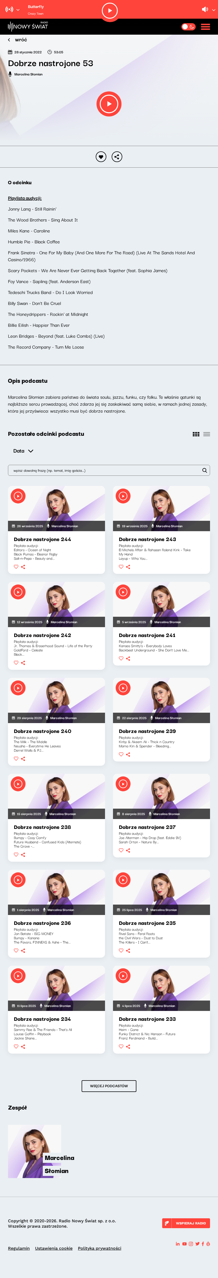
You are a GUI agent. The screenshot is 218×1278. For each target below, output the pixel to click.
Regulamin (19, 1248)
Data (18, 450)
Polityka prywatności (99, 1248)
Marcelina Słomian (28, 73)
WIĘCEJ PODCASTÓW (109, 1085)
